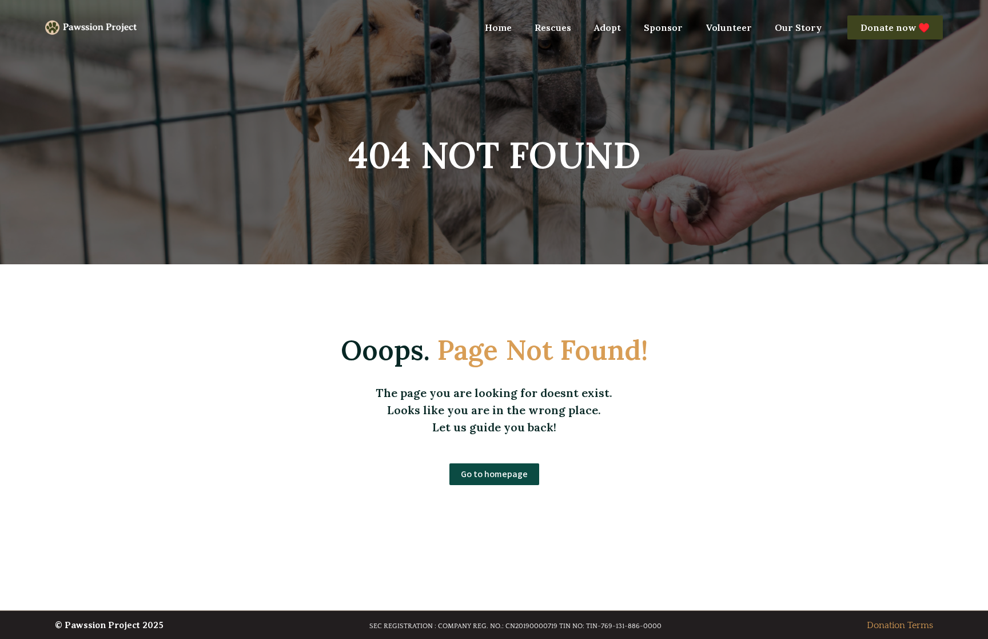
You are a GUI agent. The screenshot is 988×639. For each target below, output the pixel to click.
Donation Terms (900, 625)
